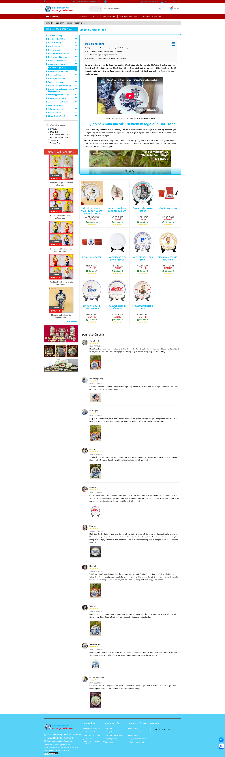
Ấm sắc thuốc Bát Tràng (58, 102)
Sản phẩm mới (109, 17)
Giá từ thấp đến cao (59, 135)
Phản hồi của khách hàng (114, 735)
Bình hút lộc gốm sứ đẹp (58, 53)
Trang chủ (49, 23)
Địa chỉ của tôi (133, 735)
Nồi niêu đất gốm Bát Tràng (59, 86)
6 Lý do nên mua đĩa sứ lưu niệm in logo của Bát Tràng (107, 48)
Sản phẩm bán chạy (128, 17)
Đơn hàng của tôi (134, 728)
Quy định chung (88, 739)
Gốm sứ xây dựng (55, 105)
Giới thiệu (82, 17)
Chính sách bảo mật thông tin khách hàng (94, 742)
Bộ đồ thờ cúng (54, 43)
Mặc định (54, 132)
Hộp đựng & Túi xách (57, 98)
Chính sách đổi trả (89, 732)
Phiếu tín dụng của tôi (136, 742)
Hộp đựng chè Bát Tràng (58, 71)
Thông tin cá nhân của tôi (137, 739)
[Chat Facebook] (221, 739)
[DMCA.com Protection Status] (51, 753)
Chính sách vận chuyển (91, 735)
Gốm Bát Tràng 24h (162, 730)
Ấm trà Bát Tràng (55, 36)
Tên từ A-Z (55, 140)
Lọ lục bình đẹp (54, 75)
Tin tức (95, 17)
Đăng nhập (176, 1)
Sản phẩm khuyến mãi (151, 17)
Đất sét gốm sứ (54, 113)
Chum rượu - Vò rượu (57, 64)
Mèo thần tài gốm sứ (56, 116)
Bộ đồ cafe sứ (54, 46)
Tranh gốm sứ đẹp (55, 82)
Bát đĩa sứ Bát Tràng (56, 39)
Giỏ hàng (176, 8)
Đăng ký (166, 1)
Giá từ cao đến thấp (59, 137)
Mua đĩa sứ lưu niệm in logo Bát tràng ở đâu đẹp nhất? (107, 58)
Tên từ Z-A (55, 143)
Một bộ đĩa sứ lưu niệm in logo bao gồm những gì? (105, 51)
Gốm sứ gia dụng (55, 109)
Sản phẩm (60, 23)
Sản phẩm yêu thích (135, 732)
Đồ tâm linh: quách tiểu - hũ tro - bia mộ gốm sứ (61, 90)
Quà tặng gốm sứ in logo (58, 95)
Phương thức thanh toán (92, 728)
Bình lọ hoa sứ (54, 50)
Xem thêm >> (72, 321)
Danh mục (55, 17)
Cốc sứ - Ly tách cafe (57, 61)
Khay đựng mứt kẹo (56, 78)
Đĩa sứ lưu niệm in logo (58, 68)
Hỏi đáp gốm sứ (111, 739)
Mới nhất (54, 129)
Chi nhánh (109, 742)
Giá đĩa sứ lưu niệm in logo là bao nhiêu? (102, 55)
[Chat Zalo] (221, 746)
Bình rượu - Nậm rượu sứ (59, 57)
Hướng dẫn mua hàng (151, 1)
